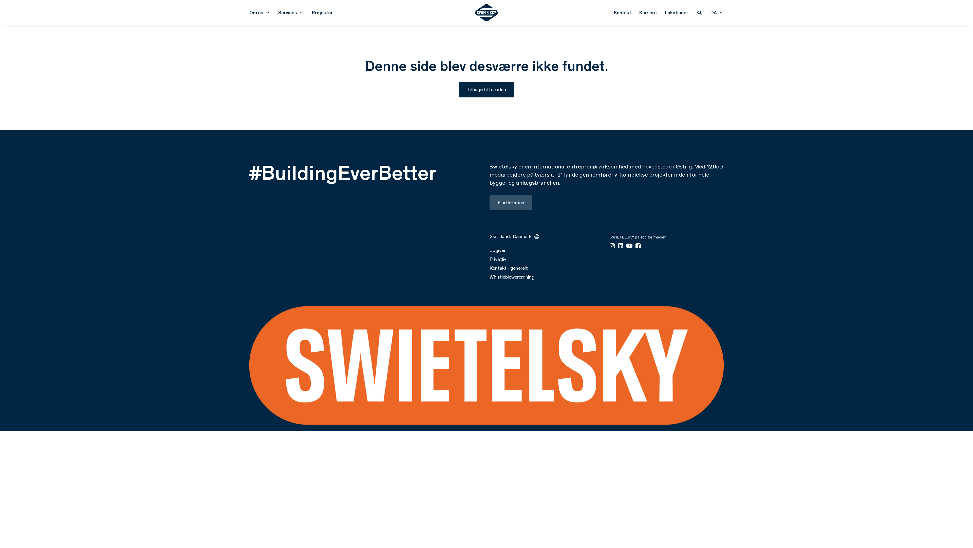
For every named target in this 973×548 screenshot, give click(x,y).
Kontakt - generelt (509, 268)
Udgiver (498, 250)
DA (713, 12)
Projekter (322, 12)
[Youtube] (629, 246)
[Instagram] (612, 246)
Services (287, 12)
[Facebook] (638, 246)
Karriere (648, 12)
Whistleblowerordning (512, 277)
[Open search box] (699, 13)
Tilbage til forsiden (486, 89)
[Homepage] (486, 12)
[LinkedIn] (620, 246)
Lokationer (676, 12)
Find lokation (511, 203)
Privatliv (498, 259)
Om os (256, 12)
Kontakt (622, 12)
